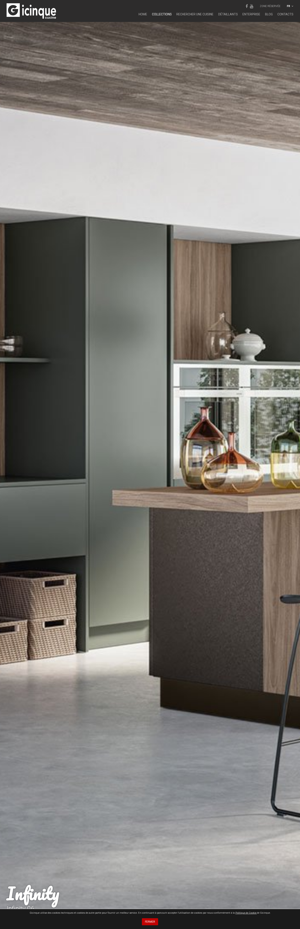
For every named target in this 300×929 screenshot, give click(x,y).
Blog (269, 14)
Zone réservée (270, 6)
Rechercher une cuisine (194, 14)
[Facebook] (247, 6)
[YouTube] (251, 6)
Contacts (285, 14)
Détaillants (228, 14)
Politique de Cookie (246, 912)
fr (289, 6)
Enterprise (251, 14)
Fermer (150, 921)
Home (143, 14)
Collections (162, 14)
